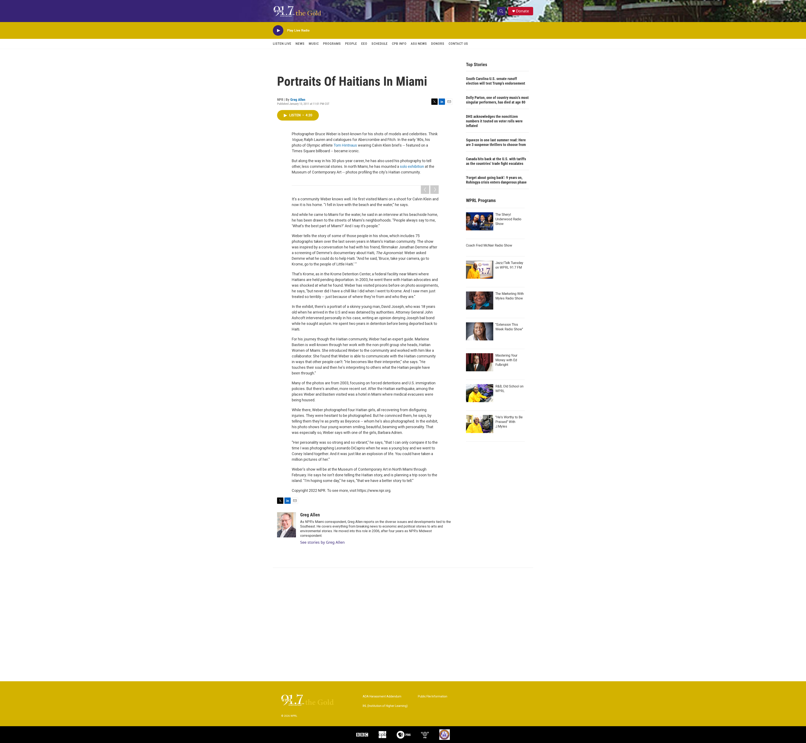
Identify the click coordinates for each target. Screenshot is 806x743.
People (351, 43)
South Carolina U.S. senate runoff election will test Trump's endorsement (495, 80)
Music (314, 43)
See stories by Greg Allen (322, 542)
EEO (364, 43)
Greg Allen (297, 99)
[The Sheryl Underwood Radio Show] (479, 221)
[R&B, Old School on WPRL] (479, 393)
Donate (522, 11)
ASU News (419, 43)
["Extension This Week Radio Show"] (479, 331)
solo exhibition (412, 166)
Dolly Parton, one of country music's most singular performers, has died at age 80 (497, 99)
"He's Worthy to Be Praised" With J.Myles (509, 421)
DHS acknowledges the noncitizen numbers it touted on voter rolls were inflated (494, 121)
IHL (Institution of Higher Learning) (385, 706)
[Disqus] (403, 624)
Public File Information (432, 696)
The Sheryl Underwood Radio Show (508, 219)
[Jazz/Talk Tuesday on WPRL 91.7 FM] (479, 270)
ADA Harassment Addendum (382, 696)
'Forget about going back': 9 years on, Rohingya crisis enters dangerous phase (496, 179)
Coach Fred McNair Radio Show (489, 245)
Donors (437, 43)
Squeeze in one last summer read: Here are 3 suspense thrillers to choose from (496, 142)
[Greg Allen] (286, 524)
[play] (278, 30)
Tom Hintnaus (345, 145)
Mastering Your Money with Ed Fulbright (506, 360)
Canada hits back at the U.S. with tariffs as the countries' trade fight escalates (496, 161)
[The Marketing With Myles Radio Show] (479, 300)
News (300, 43)
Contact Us (458, 43)
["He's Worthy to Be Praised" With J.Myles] (479, 424)
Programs (332, 43)
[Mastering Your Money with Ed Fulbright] (479, 362)
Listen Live (282, 43)
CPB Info (399, 43)
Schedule (380, 43)
